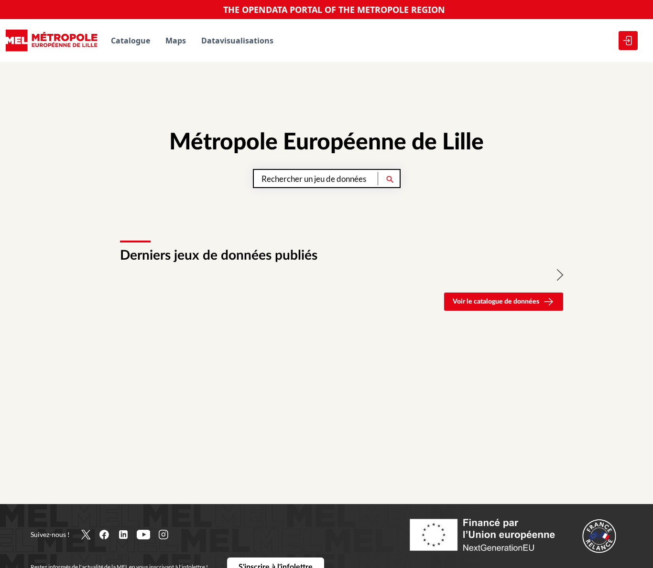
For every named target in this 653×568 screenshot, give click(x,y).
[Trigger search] (390, 178)
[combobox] (327, 178)
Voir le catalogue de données (496, 301)
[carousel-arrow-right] (560, 274)
